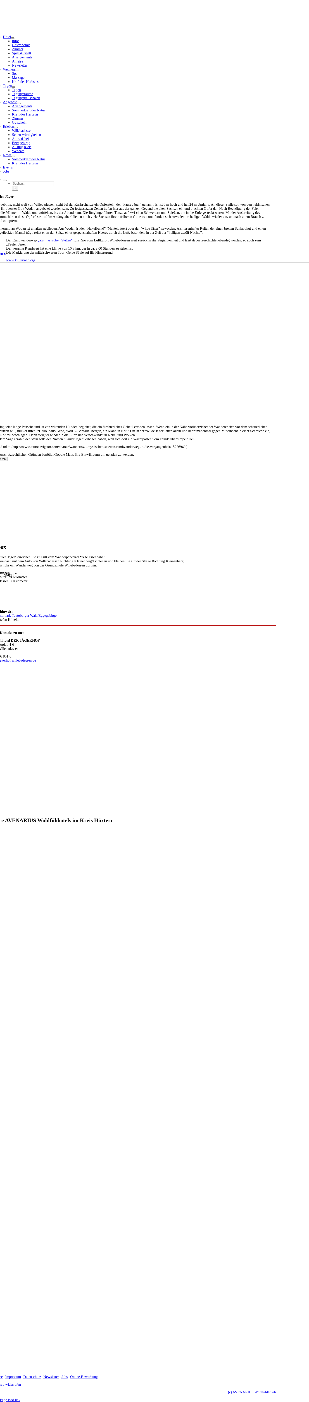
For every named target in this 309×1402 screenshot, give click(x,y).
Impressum (13, 1377)
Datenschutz (32, 1377)
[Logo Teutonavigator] (237, 604)
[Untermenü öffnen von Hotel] (12, 38)
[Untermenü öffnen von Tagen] (13, 87)
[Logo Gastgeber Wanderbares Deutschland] (135, 815)
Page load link (10, 1400)
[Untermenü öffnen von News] (13, 156)
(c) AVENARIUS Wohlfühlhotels (252, 1392)
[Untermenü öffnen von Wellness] (17, 70)
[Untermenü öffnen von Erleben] (16, 127)
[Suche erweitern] (5, 180)
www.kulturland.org (20, 260)
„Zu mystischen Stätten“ (55, 240)
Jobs (64, 1377)
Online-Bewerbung (84, 1377)
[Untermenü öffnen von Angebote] (19, 103)
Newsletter (51, 1377)
